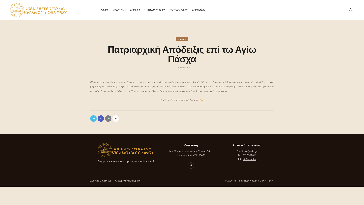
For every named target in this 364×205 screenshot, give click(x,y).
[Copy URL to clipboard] (115, 118)
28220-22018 (249, 155)
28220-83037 (249, 159)
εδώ (201, 100)
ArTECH (269, 181)
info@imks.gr (250, 151)
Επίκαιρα (182, 39)
